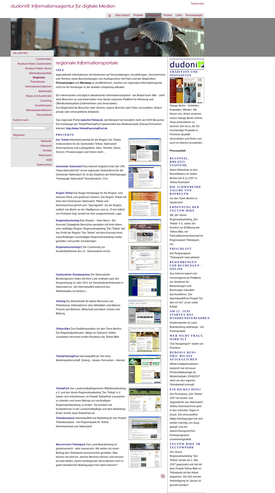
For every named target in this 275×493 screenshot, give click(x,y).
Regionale (39, 77)
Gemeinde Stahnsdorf (69, 166)
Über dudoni (122, 15)
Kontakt (47, 150)
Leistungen (153, 15)
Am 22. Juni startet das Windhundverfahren (190, 315)
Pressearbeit (44, 114)
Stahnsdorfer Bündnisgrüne (73, 274)
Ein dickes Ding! (185, 389)
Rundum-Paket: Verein (38, 68)
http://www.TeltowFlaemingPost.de (86, 128)
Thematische (37, 81)
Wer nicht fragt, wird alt (187, 337)
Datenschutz (44, 164)
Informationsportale (40, 73)
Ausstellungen (43, 105)
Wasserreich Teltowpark (71, 444)
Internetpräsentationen (38, 86)
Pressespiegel (194, 15)
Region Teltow (64, 193)
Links (179, 15)
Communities (44, 59)
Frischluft (181, 248)
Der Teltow (62, 139)
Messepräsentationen (39, 110)
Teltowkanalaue (65, 418)
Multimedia (45, 91)
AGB (49, 159)
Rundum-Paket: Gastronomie (35, 63)
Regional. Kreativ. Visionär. (179, 162)
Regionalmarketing (67, 220)
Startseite (46, 141)
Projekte (138, 15)
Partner (167, 15)
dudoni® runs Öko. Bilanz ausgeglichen (183, 356)
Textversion (197, 3)
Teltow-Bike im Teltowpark (185, 445)
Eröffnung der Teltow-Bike (184, 208)
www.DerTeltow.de (92, 120)
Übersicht (46, 145)
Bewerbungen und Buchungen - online (186, 265)
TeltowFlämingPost (67, 356)
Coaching (46, 100)
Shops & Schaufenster (39, 95)
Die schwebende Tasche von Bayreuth (185, 190)
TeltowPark (62, 388)
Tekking (60, 301)
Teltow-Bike (63, 328)
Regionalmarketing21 (69, 247)
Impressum (45, 155)
